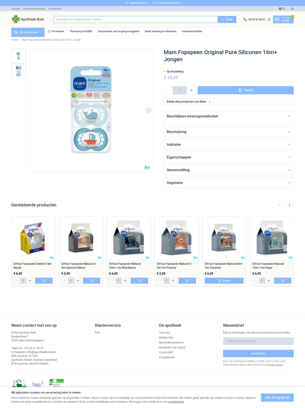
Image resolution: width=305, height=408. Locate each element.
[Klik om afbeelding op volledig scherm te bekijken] (90, 110)
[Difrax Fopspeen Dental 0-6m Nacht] (33, 238)
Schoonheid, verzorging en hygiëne (118, 31)
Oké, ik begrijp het (277, 397)
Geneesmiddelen (192, 31)
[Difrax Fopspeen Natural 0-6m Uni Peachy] (176, 238)
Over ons (164, 332)
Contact (15, 8)
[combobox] (136, 19)
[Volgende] (149, 110)
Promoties (58, 31)
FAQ (97, 332)
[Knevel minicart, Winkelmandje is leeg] (277, 19)
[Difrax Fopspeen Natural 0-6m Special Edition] (81, 238)
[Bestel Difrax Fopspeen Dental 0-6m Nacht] (44, 281)
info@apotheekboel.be (41, 352)
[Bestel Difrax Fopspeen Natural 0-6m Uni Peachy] (187, 281)
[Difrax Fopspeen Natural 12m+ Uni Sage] (272, 238)
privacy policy (275, 364)
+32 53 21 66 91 (33, 348)
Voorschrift (54, 8)
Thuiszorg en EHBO (81, 31)
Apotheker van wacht (172, 347)
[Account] (269, 19)
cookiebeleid (176, 401)
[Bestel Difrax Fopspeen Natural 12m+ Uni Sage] (282, 281)
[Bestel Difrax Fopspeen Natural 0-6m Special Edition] (91, 281)
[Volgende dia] (289, 205)
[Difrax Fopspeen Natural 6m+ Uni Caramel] (224, 238)
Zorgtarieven (167, 357)
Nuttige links (166, 337)
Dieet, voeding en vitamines (161, 31)
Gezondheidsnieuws (34, 8)
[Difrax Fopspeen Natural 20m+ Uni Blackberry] (128, 238)
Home (14, 39)
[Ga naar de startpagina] (29, 19)
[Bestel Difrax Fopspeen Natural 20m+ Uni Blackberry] (139, 281)
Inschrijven (258, 353)
